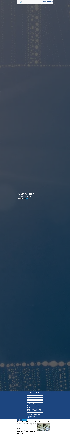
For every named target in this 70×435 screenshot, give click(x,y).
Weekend (40, 409)
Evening (36, 409)
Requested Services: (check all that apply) (32, 403)
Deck (28, 406)
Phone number (29, 396)
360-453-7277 (45, 1)
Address (28, 398)
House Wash (29, 404)
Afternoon (33, 409)
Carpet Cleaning (29, 407)
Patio (36, 405)
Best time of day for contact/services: (31, 408)
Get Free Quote (50, 1)
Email (28, 401)
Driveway (36, 404)
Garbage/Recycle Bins (37, 406)
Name (28, 394)
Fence (28, 405)
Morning (29, 409)
